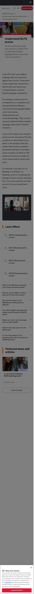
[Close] (31, 567)
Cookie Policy (8, 582)
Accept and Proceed (16, 590)
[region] (17, 579)
